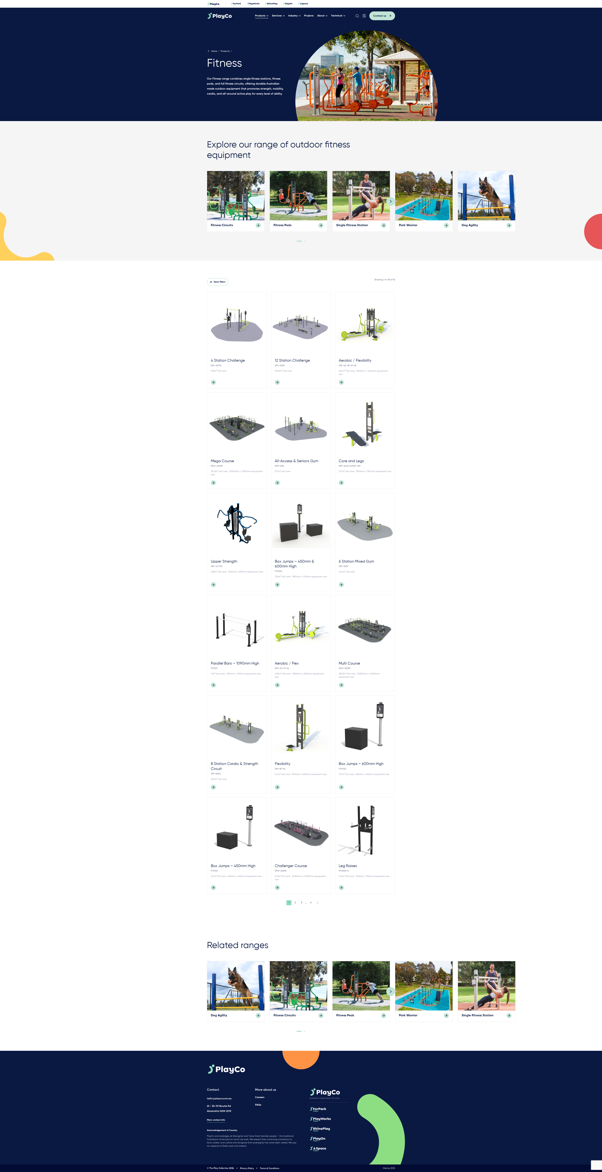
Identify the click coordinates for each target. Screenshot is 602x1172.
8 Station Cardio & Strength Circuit (234, 766)
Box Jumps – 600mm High (361, 764)
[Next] (390, 201)
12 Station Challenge (292, 360)
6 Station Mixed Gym (356, 561)
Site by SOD (389, 1168)
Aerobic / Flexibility (355, 360)
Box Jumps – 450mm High (233, 866)
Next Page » (316, 902)
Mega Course (222, 461)
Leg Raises (348, 866)
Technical (336, 16)
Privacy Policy (247, 1168)
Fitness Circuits (222, 225)
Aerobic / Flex (287, 663)
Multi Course (349, 663)
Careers (259, 1097)
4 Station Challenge (228, 360)
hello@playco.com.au (219, 1098)
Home (214, 51)
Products (260, 16)
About (321, 16)
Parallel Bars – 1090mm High (235, 663)
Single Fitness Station (352, 225)
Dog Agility (470, 225)
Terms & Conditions (269, 1168)
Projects (309, 16)
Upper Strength (224, 561)
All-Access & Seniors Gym (296, 461)
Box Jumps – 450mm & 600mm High (294, 564)
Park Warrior (408, 225)
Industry (293, 16)
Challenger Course (291, 866)
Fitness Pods (282, 225)
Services (277, 16)
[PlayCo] (229, 16)
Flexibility (282, 764)
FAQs (258, 1105)
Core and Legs (351, 461)
